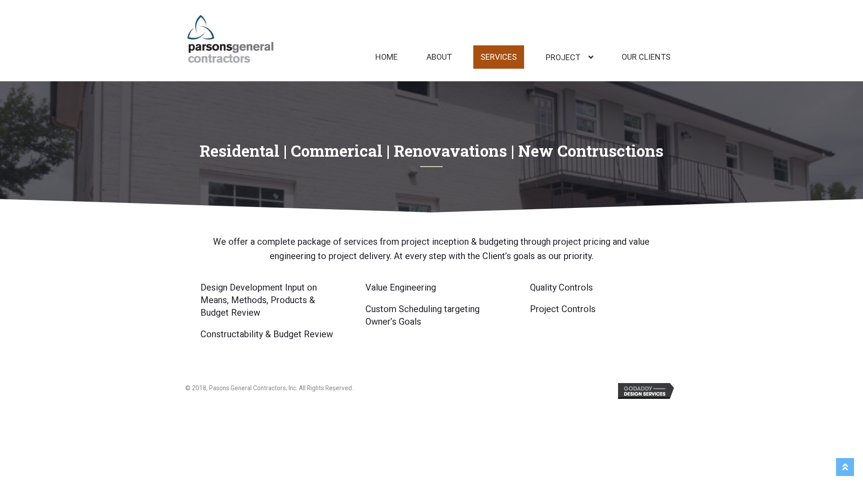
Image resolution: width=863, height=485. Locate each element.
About (439, 57)
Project (563, 57)
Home (386, 57)
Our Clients (646, 57)
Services (498, 57)
